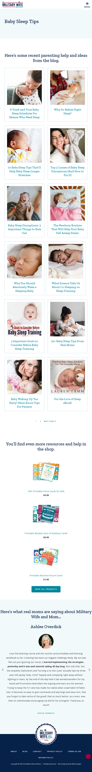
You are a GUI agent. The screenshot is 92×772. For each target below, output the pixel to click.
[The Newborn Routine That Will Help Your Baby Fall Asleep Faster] (67, 203)
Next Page (49, 421)
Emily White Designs (74, 764)
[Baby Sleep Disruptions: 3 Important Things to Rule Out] (24, 203)
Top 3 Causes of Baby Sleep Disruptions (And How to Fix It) (68, 171)
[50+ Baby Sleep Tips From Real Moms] (67, 319)
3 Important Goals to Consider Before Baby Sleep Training (24, 344)
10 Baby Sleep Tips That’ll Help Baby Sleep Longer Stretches (24, 171)
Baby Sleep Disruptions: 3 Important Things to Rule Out (24, 229)
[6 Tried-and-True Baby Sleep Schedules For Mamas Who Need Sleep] (24, 87)
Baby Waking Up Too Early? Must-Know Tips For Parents (24, 402)
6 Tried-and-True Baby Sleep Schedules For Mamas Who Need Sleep (24, 113)
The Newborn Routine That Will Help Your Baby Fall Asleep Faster (67, 229)
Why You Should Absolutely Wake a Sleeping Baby (24, 287)
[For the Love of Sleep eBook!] (67, 377)
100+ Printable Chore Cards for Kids (46, 491)
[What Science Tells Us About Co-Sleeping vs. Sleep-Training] (66, 261)
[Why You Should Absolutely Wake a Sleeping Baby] (24, 261)
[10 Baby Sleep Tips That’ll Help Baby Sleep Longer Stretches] (24, 145)
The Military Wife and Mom (12, 4)
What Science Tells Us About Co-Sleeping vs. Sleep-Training (66, 287)
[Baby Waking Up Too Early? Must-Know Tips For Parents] (24, 377)
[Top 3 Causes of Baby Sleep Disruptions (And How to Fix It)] (67, 145)
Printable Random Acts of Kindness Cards (46, 533)
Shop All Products (46, 589)
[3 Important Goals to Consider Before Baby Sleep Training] (24, 319)
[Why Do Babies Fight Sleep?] (67, 87)
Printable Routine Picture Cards (46, 575)
